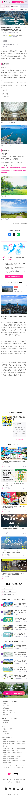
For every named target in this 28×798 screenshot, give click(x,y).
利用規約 (5, 779)
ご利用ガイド (6, 720)
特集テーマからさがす (8, 710)
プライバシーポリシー (14, 779)
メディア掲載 (6, 733)
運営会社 (18, 782)
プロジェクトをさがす (8, 706)
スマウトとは (6, 703)
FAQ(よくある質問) (7, 729)
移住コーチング (6, 714)
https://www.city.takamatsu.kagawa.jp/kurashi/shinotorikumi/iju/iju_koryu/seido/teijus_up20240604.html (13, 170)
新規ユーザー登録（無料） (14, 693)
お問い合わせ (11, 782)
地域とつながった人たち (9, 712)
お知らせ (5, 731)
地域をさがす (6, 708)
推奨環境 (22, 779)
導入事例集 (5, 722)
